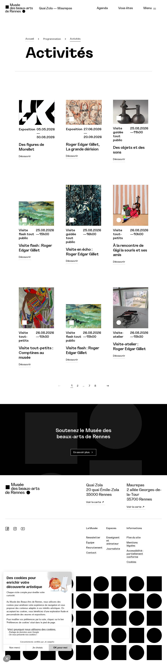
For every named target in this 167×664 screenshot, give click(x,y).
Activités (75, 38)
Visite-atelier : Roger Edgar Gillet (129, 346)
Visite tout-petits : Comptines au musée (36, 353)
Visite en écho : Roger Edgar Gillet (82, 252)
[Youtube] (23, 530)
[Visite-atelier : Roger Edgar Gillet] (130, 307)
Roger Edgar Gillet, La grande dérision (83, 147)
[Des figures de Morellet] (37, 104)
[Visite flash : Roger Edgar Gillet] (36, 205)
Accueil (29, 38)
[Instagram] (15, 530)
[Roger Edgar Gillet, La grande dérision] (84, 104)
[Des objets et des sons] (130, 103)
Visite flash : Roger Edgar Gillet (35, 248)
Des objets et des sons (129, 150)
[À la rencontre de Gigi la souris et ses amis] (130, 205)
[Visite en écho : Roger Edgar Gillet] (83, 205)
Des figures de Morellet (31, 147)
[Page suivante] (107, 385)
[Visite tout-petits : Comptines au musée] (36, 307)
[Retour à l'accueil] (19, 8)
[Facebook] (7, 530)
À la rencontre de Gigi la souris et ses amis (130, 250)
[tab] (102, 8)
